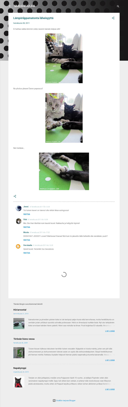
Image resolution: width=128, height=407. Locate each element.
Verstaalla (27, 245)
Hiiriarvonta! (19, 309)
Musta (26, 232)
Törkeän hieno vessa (23, 339)
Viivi (25, 219)
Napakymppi (19, 368)
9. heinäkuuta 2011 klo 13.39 (43, 245)
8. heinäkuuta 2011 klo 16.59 (38, 220)
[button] (113, 18)
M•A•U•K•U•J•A (24, 6)
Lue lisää (110, 331)
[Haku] (118, 7)
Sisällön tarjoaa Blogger (66, 400)
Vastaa (26, 214)
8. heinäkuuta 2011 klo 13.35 (40, 207)
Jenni (26, 207)
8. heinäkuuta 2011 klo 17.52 (40, 232)
